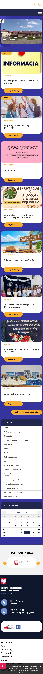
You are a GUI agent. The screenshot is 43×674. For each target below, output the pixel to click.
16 (4, 529)
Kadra (6, 428)
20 (27, 529)
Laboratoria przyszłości (13, 480)
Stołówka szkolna (10, 457)
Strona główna (8, 642)
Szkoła (4, 646)
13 (27, 526)
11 (15, 526)
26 (21, 532)
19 (21, 529)
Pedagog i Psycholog (12, 432)
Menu (10, 422)
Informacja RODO (10, 497)
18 (15, 529)
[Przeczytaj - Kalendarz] (23, 506)
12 (21, 526)
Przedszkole (6, 656)
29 (39, 532)
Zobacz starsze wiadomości (26, 412)
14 (33, 526)
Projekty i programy (11, 465)
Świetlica (7, 453)
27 (27, 532)
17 (9, 529)
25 (15, 532)
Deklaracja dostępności (13, 493)
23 (4, 532)
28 (33, 532)
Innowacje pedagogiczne (13, 484)
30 (4, 535)
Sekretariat (8, 436)
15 (39, 526)
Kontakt (4, 660)
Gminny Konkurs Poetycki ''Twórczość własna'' (18, 475)
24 (10, 532)
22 (39, 529)
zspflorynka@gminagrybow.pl (35, 4)
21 (33, 529)
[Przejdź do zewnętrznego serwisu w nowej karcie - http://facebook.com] (18, 627)
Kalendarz (8, 461)
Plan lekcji (8, 444)
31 (9, 535)
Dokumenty (6, 649)
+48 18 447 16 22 (39, 4)
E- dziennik (6, 653)
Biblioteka (7, 449)
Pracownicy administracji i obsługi (17, 440)
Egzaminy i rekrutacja (12, 488)
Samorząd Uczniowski (12, 470)
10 (9, 526)
